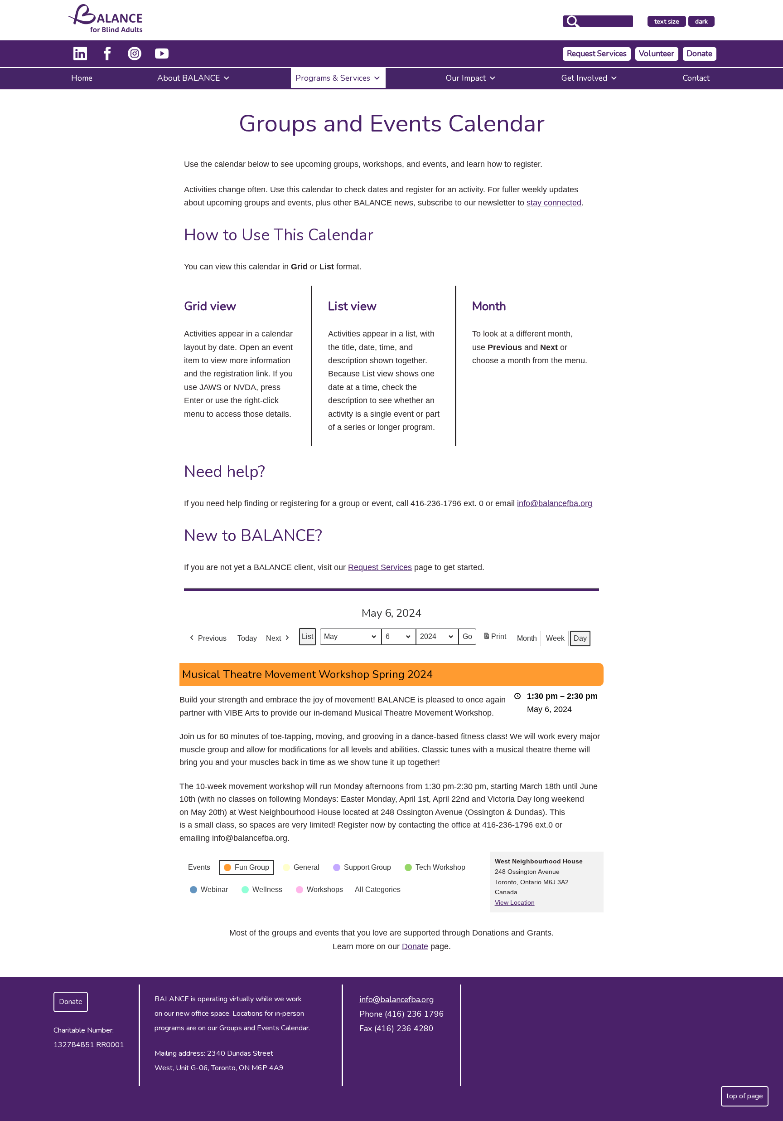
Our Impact (466, 78)
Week (555, 638)
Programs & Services (332, 78)
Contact (696, 78)
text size (666, 21)
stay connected (554, 202)
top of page (744, 1096)
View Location (515, 902)
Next (273, 638)
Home (81, 78)
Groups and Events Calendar (264, 1028)
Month (527, 638)
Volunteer (656, 54)
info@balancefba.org (554, 503)
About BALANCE (188, 78)
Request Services (597, 54)
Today (247, 638)
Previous (212, 638)
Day (580, 638)
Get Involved (584, 78)
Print (494, 639)
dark (705, 21)
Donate (699, 54)
